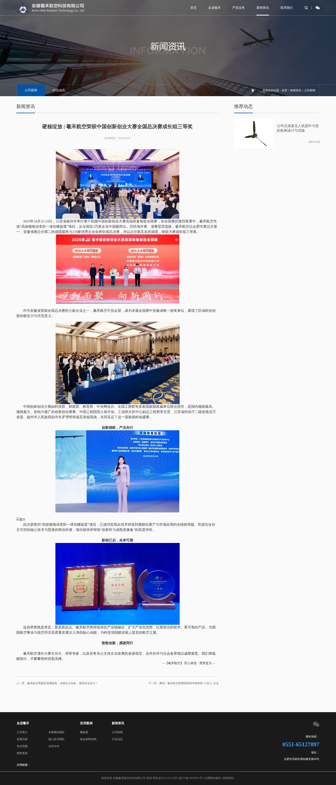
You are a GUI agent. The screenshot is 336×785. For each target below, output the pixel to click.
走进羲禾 (214, 7)
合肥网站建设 (213, 778)
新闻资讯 (262, 7)
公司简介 (22, 732)
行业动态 (59, 90)
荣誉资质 (22, 753)
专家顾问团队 (56, 732)
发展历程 (22, 739)
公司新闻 (31, 90)
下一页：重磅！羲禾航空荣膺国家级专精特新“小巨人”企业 (183, 683)
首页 (193, 7)
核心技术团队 (56, 739)
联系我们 (287, 7)
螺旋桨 (84, 732)
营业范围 (22, 746)
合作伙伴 (53, 746)
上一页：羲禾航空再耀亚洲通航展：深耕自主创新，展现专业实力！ (57, 683)
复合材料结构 (88, 739)
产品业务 (238, 7)
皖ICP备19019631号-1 (192, 778)
